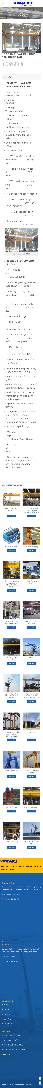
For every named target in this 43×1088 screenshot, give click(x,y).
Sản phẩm (22, 11)
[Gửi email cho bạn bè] (14, 64)
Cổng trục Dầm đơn (31, 732)
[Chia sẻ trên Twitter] (11, 64)
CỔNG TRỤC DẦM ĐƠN (11, 658)
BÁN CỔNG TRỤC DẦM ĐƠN (31, 622)
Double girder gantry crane (31, 771)
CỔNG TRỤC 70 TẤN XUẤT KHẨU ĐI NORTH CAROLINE (11, 734)
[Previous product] (23, 14)
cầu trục (24, 426)
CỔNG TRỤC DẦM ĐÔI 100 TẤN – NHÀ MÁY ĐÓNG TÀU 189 (31, 696)
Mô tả (8, 77)
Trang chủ (10, 11)
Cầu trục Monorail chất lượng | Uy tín (11, 622)
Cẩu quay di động (31, 547)
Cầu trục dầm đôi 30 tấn (18, 95)
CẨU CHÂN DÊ (11, 807)
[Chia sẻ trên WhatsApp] (3, 64)
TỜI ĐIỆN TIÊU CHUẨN (31, 582)
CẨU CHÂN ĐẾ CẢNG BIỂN (31, 842)
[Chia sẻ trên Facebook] (7, 64)
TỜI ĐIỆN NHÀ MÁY (11, 547)
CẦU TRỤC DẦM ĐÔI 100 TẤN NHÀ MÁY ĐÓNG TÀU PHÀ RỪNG (11, 584)
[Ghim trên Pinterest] (18, 64)
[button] (3, 3)
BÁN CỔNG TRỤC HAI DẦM (11, 509)
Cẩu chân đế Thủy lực (11, 771)
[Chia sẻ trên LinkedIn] (22, 64)
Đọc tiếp (12, 516)
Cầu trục (33, 11)
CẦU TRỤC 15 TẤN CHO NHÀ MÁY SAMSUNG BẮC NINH (31, 510)
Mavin (31, 658)
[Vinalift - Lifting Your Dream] (23, 3)
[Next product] (19, 14)
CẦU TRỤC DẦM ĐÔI (31, 807)
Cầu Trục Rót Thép (11, 842)
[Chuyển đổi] (4, 77)
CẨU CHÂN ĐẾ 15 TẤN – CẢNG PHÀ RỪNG (11, 696)
